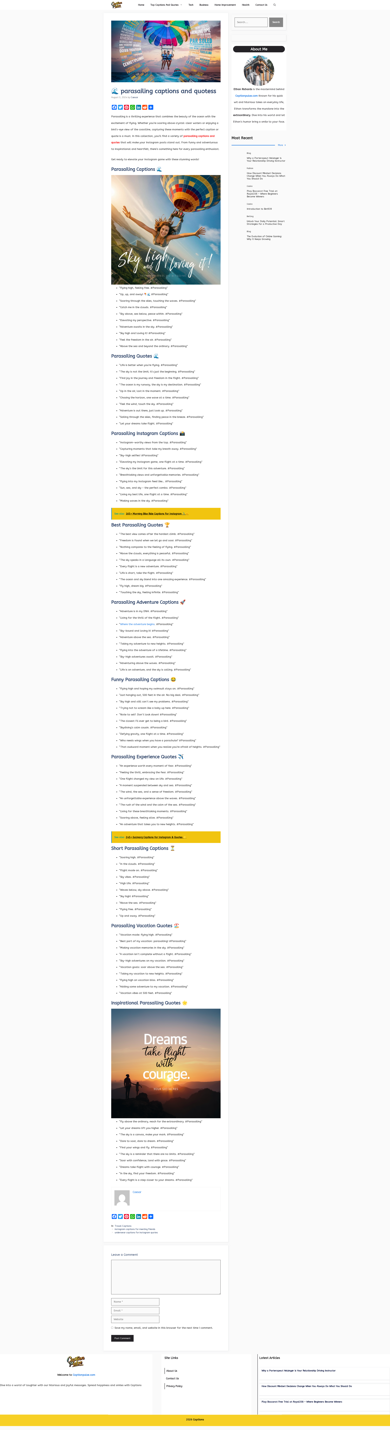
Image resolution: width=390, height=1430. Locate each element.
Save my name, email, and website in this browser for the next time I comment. (164, 1327)
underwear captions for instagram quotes (136, 1232)
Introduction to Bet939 (259, 209)
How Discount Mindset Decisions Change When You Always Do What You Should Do (266, 176)
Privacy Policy (174, 1386)
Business (203, 5)
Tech (190, 5)
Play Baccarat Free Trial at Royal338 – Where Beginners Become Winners (262, 194)
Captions (198, 1419)
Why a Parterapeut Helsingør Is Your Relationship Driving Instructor (266, 159)
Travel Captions (123, 1226)
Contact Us (261, 5)
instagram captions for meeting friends (135, 1229)
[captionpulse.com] (116, 5)
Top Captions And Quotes (164, 5)
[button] (274, 5)
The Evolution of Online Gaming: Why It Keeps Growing (264, 237)
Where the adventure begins (137, 624)
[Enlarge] (270, 59)
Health (245, 5)
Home (141, 5)
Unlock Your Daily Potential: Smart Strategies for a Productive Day (266, 222)
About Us (171, 1370)
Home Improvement (225, 5)
